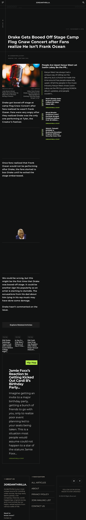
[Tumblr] (31, 318)
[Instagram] (74, 481)
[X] (10, 318)
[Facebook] (4, 318)
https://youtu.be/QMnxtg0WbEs (13, 182)
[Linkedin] (20, 318)
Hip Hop (2, 25)
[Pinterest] (15, 318)
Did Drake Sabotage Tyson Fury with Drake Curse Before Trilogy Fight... (7, 346)
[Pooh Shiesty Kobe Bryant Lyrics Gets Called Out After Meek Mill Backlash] (72, 103)
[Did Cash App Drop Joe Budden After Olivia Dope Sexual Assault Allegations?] (34, 331)
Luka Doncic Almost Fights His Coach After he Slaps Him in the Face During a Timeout (10, 93)
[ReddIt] (25, 318)
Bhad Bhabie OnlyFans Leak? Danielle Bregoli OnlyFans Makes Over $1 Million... (52, 116)
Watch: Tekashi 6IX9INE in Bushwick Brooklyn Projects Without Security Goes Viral (54, 132)
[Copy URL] (81, 97)
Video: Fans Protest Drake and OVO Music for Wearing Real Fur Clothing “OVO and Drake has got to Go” (31, 94)
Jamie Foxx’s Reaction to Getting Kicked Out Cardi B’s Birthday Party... (21, 378)
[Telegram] (36, 318)
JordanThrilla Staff (17, 55)
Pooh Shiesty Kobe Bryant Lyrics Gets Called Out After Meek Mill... (53, 101)
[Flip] (81, 92)
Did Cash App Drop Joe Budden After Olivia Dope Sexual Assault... (33, 345)
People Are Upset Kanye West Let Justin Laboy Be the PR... (59, 66)
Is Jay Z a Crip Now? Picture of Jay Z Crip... (19, 343)
